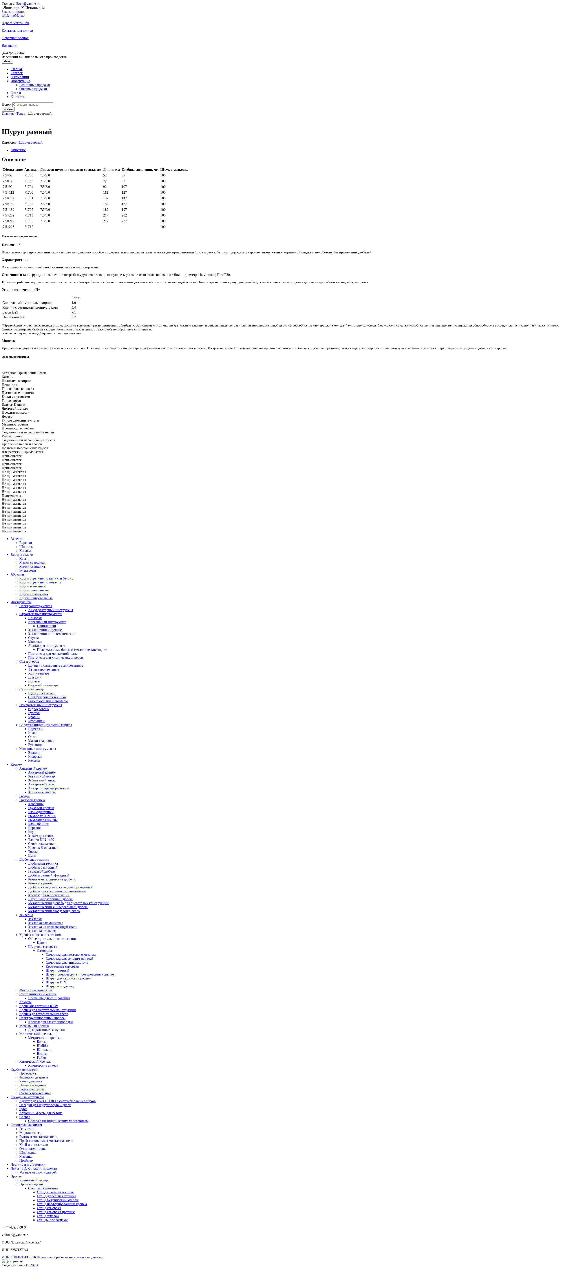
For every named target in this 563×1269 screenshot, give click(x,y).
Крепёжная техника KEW (38, 1006)
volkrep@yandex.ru (26, 4)
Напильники (46, 626)
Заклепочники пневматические (51, 634)
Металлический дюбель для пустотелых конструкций (68, 903)
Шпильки (44, 1049)
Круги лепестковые (34, 590)
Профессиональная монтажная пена (46, 1140)
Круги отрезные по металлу (40, 582)
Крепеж (16, 764)
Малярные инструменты (37, 748)
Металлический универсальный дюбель (58, 907)
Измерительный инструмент (40, 705)
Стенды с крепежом (43, 1188)
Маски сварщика (32, 562)
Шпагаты (26, 546)
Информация (20, 81)
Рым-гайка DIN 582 (43, 820)
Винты (42, 1053)
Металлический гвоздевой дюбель (54, 911)
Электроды (27, 570)
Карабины (36, 804)
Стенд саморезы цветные (56, 1212)
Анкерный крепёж (42, 772)
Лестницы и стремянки (28, 1164)
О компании (20, 77)
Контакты (18, 97)
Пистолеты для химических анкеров (55, 657)
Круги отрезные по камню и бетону (46, 578)
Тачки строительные (43, 669)
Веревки (17, 539)
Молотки (35, 642)
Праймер (26, 1160)
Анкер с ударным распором (48, 788)
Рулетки (34, 713)
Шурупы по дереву (60, 986)
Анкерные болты (41, 784)
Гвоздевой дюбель (41, 871)
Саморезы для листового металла (71, 954)
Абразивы (18, 574)
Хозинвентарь (38, 673)
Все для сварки (22, 554)
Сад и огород (29, 661)
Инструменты (21, 602)
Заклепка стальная (42, 931)
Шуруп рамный (31, 142)
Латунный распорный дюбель (50, 899)
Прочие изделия (31, 1184)
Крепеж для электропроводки (50, 1022)
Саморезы (44, 950)
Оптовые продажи (33, 89)
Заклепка (26, 915)
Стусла (33, 638)
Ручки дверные (30, 1081)
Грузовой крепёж (41, 808)
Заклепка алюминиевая (45, 923)
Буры (23, 1109)
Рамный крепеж (40, 883)
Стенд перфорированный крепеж (62, 1204)
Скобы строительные (35, 1093)
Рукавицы (35, 744)
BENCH (32, 1265)
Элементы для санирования (49, 998)
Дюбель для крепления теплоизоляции (57, 891)
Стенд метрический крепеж (58, 1200)
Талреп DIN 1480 (41, 840)
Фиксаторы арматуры (35, 990)
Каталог (17, 73)
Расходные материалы (27, 1097)
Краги (24, 558)
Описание (18, 150)
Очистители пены (32, 1148)
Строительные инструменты (40, 614)
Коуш (32, 832)
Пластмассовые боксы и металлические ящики (72, 649)
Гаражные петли (31, 1089)
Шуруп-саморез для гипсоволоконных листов (80, 974)
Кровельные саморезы (62, 966)
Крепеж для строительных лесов (43, 1014)
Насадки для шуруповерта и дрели (45, 1105)
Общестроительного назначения (52, 939)
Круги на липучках (33, 594)
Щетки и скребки (41, 693)
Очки (32, 737)
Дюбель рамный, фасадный (48, 875)
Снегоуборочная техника (47, 697)
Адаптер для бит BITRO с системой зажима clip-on (57, 1101)
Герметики (27, 1129)
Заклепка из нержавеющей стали (52, 927)
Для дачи (35, 677)
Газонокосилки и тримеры (48, 701)
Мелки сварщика (32, 566)
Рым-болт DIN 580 (42, 816)
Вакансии (9, 45)
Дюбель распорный (42, 867)
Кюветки (35, 756)
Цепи (32, 855)
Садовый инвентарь (43, 685)
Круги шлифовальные (36, 598)
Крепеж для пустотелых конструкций (47, 1010)
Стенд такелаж (48, 1216)
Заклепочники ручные (45, 630)
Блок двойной (38, 824)
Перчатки (35, 729)
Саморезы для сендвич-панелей (69, 958)
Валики (34, 752)
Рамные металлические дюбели (51, 879)
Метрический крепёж (44, 1038)
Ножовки (35, 618)
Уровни (34, 717)
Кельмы (34, 760)
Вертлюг (34, 828)
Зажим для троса (40, 836)
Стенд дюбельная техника (56, 1196)
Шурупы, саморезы (42, 946)
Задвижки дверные (33, 1077)
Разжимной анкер (41, 776)
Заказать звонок (14, 11)
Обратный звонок (15, 38)
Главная (16, 69)
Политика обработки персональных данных (70, 1257)
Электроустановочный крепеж (42, 1018)
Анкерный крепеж (33, 768)
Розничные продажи (34, 85)
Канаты (25, 550)
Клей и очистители (33, 1144)
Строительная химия (26, 1125)
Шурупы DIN (56, 982)
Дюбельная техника (34, 859)
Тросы (33, 851)
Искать (8, 109)
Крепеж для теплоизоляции (48, 895)
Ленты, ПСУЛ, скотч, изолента (34, 1168)
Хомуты (25, 1002)
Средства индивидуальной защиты (45, 725)
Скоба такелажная (41, 843)
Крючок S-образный (43, 847)
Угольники (36, 721)
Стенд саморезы (49, 1208)
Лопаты (34, 681)
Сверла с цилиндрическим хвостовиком (58, 1121)
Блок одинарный (40, 812)
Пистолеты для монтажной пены (53, 653)
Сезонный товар (31, 689)
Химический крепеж (35, 1061)
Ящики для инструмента (46, 645)
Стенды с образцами (52, 1220)
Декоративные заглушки (46, 1030)
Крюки (42, 942)
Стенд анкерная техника (55, 1192)
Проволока (27, 1073)
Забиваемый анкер (42, 780)
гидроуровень (38, 709)
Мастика (25, 1156)
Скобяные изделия (24, 1069)
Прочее (16, 1176)
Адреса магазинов (15, 23)
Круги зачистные (32, 586)
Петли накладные (32, 1085)
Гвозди (24, 796)
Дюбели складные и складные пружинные (60, 887)
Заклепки (35, 919)
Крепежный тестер (33, 1180)
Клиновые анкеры (42, 792)
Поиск (6, 104)
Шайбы (42, 1045)
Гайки (41, 1057)
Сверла (24, 1117)
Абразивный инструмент (47, 622)
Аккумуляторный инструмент (50, 610)
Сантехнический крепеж (38, 994)
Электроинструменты (35, 606)
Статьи (16, 93)
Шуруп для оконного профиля (68, 978)
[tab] (286, 150)
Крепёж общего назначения (40, 935)
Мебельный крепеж (34, 1026)
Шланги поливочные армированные (55, 665)
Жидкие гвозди (30, 1133)
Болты (41, 1041)
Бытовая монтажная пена (38, 1137)
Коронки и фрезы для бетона (40, 1113)
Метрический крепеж (35, 1034)
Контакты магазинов (17, 30)
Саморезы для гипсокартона (67, 962)
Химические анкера (43, 1065)
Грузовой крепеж (32, 800)
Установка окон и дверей (38, 1172)
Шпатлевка (27, 1152)
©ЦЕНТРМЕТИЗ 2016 (19, 1257)
